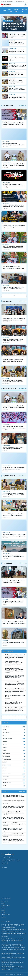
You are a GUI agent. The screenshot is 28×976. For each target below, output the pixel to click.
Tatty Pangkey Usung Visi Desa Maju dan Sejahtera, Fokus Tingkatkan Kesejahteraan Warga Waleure (14, 427)
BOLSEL (3, 910)
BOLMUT (3, 908)
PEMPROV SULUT (24, 10)
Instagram (9, 860)
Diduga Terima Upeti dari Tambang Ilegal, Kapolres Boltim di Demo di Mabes (13, 468)
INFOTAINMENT (6, 753)
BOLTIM (4, 735)
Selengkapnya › (23, 105)
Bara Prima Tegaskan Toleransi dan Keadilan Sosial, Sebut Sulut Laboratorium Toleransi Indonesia (13, 834)
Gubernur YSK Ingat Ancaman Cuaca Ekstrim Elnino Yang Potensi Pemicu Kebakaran (17, 89)
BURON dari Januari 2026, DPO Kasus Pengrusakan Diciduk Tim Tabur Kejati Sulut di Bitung (14, 823)
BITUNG (4, 729)
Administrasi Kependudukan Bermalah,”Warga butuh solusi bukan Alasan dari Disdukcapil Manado (16, 43)
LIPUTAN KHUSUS (7, 759)
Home (4, 10)
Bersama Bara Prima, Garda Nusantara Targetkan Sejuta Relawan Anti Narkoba (16, 73)
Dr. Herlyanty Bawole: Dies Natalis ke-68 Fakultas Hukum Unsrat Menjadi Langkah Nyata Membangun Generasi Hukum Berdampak (17, 35)
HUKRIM (4, 750)
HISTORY (5, 744)
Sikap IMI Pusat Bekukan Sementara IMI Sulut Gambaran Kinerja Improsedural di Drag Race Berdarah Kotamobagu (13, 246)
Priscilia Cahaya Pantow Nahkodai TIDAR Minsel (15, 696)
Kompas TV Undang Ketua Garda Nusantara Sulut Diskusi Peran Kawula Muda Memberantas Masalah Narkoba (14, 581)
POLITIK (4, 780)
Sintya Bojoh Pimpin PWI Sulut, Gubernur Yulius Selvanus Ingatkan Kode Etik (13, 447)
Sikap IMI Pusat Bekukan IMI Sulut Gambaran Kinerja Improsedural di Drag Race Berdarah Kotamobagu (13, 267)
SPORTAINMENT (7, 783)
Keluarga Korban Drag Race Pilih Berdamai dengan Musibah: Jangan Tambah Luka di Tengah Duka (14, 226)
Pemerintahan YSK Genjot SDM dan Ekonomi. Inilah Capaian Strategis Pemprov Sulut (14, 555)
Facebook (4, 860)
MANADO (5, 762)
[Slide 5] (16, 29)
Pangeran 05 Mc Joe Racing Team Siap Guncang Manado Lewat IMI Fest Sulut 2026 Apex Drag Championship (17, 58)
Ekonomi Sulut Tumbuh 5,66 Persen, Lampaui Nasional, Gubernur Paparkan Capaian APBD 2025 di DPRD (14, 535)
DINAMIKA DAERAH (16, 10)
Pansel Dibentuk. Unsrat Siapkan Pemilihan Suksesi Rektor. (13, 643)
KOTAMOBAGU (6, 756)
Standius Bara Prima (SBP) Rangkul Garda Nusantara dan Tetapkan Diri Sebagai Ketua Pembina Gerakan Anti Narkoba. (16, 81)
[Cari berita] (25, 4)
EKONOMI (5, 741)
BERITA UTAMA (10, 10)
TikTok (13, 860)
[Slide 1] (11, 29)
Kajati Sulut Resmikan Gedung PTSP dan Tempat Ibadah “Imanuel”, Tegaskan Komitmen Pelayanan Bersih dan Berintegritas (13, 339)
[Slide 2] (12, 29)
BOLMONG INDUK (7, 732)
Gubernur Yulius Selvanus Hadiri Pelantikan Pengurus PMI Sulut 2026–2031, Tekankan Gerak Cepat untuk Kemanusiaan (17, 50)
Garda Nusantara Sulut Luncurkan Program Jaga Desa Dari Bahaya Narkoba (17, 96)
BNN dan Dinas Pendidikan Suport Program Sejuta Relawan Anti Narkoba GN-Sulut (14, 319)
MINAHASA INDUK (7, 765)
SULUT (4, 785)
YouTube (18, 860)
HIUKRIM (5, 747)
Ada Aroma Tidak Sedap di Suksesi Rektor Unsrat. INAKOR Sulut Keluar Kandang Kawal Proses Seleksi (14, 622)
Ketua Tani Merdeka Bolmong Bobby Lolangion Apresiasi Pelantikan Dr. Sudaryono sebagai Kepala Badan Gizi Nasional (14, 709)
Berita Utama (6, 726)
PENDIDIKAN (6, 777)
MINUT (4, 771)
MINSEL (4, 768)
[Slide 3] (14, 29)
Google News (5, 863)
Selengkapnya (22, 791)
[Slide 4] (15, 29)
